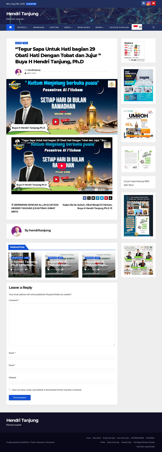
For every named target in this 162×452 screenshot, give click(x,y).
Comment (14, 300)
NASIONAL (150, 438)
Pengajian (52, 258)
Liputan (54, 27)
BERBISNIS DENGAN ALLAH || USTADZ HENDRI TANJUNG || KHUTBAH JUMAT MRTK (35, 208)
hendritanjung (34, 70)
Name (12, 353)
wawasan (38, 27)
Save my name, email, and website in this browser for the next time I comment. (47, 390)
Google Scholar (119, 27)
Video (67, 27)
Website (12, 378)
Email (12, 365)
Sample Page (126, 442)
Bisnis (99, 27)
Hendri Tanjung (22, 13)
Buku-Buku (84, 27)
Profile (21, 27)
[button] (154, 27)
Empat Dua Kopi (109, 438)
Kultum (18, 43)
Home (89, 438)
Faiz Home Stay (123, 438)
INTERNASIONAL (137, 438)
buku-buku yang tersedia (146, 447)
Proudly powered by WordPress (18, 442)
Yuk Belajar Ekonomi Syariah (144, 442)
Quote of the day (113, 442)
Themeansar (49, 442)
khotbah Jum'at (17, 258)
